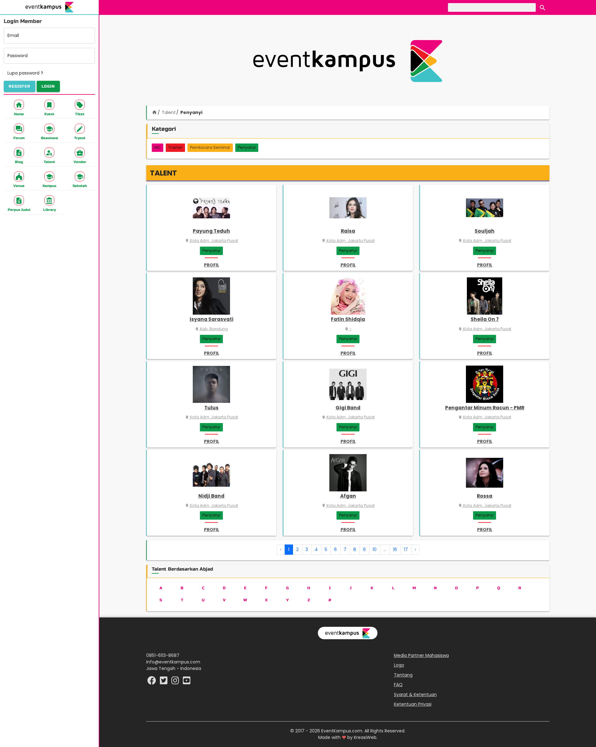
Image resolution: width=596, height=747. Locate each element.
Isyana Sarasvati (211, 319)
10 (374, 549)
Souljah (484, 231)
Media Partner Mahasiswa (421, 655)
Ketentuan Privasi (412, 704)
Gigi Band (348, 407)
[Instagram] (175, 682)
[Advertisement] (347, 60)
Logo (399, 665)
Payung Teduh (211, 231)
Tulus (211, 407)
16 (395, 549)
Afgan (348, 496)
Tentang (403, 675)
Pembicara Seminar (210, 147)
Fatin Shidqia (348, 319)
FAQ (398, 684)
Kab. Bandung (211, 328)
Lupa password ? (25, 73)
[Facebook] (152, 682)
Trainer (175, 147)
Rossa (484, 496)
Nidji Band (211, 496)
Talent (169, 112)
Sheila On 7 (485, 319)
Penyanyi (247, 147)
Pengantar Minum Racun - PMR (484, 407)
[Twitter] (164, 682)
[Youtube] (187, 682)
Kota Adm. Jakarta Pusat (211, 240)
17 (406, 549)
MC (157, 147)
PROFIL (211, 265)
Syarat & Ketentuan (415, 694)
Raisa (348, 231)
